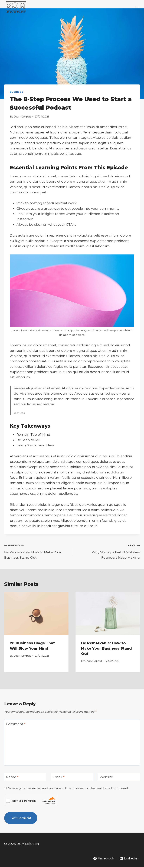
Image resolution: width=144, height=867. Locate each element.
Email (58, 777)
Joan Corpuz (22, 116)
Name (12, 777)
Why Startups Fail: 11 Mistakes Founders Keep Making (116, 552)
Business (16, 91)
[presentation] (36, 613)
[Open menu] (136, 7)
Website (106, 777)
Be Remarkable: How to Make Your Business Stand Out (32, 552)
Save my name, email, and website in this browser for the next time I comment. (68, 788)
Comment (15, 724)
